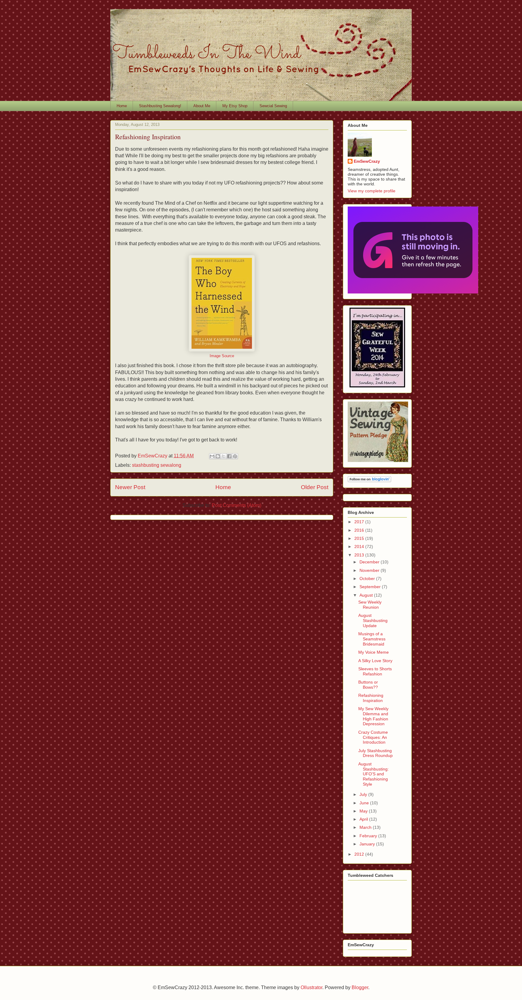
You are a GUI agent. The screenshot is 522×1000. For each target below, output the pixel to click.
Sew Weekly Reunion (370, 605)
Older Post (314, 487)
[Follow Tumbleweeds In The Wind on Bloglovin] (369, 480)
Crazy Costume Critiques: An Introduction (373, 737)
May (364, 811)
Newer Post (130, 487)
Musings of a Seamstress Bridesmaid (371, 638)
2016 (359, 530)
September (370, 586)
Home (122, 106)
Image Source (222, 356)
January (367, 843)
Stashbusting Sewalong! (160, 106)
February (368, 835)
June (364, 802)
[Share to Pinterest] (235, 456)
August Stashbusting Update (373, 620)
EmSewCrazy (367, 161)
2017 (359, 521)
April (364, 819)
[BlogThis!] (218, 456)
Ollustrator (311, 987)
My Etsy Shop (234, 106)
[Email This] (212, 456)
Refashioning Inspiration (370, 698)
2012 (359, 854)
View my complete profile (371, 190)
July (363, 794)
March (366, 827)
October (367, 578)
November (370, 570)
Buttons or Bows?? (368, 685)
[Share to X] (224, 456)
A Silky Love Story (375, 660)
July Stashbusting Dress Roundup (375, 753)
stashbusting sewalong (156, 465)
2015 (359, 538)
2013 (359, 555)
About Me (201, 106)
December (370, 561)
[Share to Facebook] (229, 456)
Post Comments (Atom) (236, 505)
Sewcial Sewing (273, 106)
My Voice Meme (373, 652)
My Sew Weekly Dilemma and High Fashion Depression (373, 716)
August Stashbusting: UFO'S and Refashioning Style (373, 774)
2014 (359, 546)
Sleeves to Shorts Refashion (375, 671)
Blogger (360, 987)
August (366, 595)
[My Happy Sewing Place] (377, 385)
